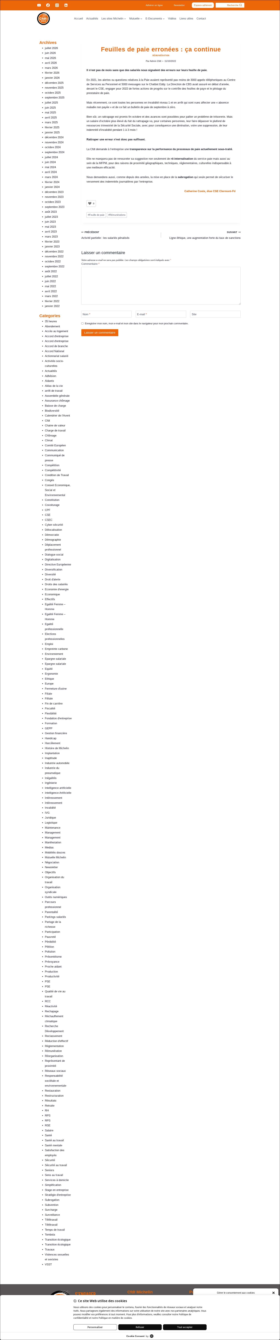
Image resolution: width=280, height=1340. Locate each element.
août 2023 (51, 211)
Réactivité (51, 1006)
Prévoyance (52, 961)
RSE (47, 1125)
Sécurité (50, 1160)
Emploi (49, 644)
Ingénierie (51, 782)
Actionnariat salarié (56, 356)
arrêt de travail (54, 390)
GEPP (48, 728)
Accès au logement (56, 331)
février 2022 (52, 301)
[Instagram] (56, 5)
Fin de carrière (54, 703)
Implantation (52, 753)
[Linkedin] (66, 5)
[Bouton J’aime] (89, 203)
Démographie (53, 539)
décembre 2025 (54, 82)
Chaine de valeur (55, 425)
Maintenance (52, 827)
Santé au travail (54, 1140)
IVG (47, 812)
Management (52, 832)
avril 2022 (51, 291)
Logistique (51, 822)
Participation (52, 931)
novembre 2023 (54, 196)
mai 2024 (50, 167)
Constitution (52, 500)
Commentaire (90, 263)
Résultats (50, 1100)
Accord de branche (56, 346)
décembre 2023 (54, 192)
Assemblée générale (57, 395)
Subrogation (52, 1199)
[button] (273, 1292)
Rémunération (160, 55)
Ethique (49, 678)
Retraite (49, 1105)
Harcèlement (52, 743)
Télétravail (51, 1219)
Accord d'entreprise (56, 336)
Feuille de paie (96, 215)
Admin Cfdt (155, 61)
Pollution (50, 951)
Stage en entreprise (57, 1190)
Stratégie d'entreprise (58, 1194)
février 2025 (52, 127)
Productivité (52, 976)
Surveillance (52, 1214)
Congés (49, 480)
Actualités (92, 18)
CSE (47, 514)
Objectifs (50, 872)
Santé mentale (53, 1145)
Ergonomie (51, 673)
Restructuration (54, 1095)
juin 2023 (50, 221)
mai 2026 (50, 58)
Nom (86, 314)
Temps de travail (55, 1229)
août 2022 (51, 271)
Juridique (50, 817)
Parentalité (51, 912)
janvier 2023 (52, 246)
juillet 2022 (51, 276)
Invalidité (50, 807)
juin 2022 (50, 281)
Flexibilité (50, 713)
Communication (54, 450)
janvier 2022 (52, 306)
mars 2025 (51, 122)
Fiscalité (50, 708)
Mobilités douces (55, 852)
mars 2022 (51, 296)
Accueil (78, 18)
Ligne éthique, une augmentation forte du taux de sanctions (205, 235)
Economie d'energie (57, 589)
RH (47, 1110)
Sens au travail (54, 1175)
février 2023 (52, 241)
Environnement (54, 653)
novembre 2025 (54, 87)
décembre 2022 (54, 251)
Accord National (54, 351)
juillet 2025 (51, 102)
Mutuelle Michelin (55, 857)
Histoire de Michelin (57, 748)
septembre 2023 (54, 206)
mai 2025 (50, 112)
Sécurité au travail (56, 1165)
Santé (48, 1135)
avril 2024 (51, 172)
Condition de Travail (57, 475)
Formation (51, 723)
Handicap (50, 738)
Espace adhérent (203, 5)
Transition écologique (57, 1239)
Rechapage (51, 1011)
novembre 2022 (54, 256)
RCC (48, 1001)
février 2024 (52, 182)
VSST (48, 1264)
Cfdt (47, 420)
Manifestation (53, 842)
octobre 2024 (53, 147)
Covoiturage (52, 505)
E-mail (142, 314)
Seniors (49, 1170)
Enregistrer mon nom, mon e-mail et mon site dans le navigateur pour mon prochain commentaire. (136, 323)
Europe (49, 683)
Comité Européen (55, 445)
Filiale (48, 693)
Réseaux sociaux (55, 1070)
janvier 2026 (52, 77)
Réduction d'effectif (56, 1041)
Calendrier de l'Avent (57, 415)
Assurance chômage (57, 400)
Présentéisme (53, 956)
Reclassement (53, 1036)
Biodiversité (52, 410)
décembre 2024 (54, 137)
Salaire (49, 1130)
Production (51, 971)
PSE (47, 981)
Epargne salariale (55, 658)
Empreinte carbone (56, 648)
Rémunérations (116, 215)
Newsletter (179, 5)
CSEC (48, 519)
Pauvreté (50, 936)
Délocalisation (53, 529)
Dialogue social (54, 554)
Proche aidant (53, 966)
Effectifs (50, 599)
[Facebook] (48, 5)
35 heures (51, 321)
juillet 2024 (51, 157)
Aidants (49, 380)
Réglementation (54, 1046)
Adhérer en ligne (154, 5)
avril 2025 (51, 117)
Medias (49, 847)
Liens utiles (186, 18)
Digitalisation (52, 559)
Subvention (51, 1204)
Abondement (52, 326)
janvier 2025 (52, 132)
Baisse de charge (55, 405)
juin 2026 (50, 53)
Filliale (49, 698)
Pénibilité (50, 941)
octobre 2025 (53, 92)
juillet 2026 (51, 48)
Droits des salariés (56, 584)
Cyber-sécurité (54, 524)
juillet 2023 (51, 216)
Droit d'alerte (52, 579)
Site (194, 314)
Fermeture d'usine (56, 688)
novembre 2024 (54, 142)
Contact (201, 18)
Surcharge (51, 1209)
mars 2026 (51, 67)
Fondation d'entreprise (58, 718)
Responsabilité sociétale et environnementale (55, 1080)
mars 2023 (51, 236)
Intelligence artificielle (58, 787)
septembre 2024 (54, 152)
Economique (52, 594)
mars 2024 (51, 177)
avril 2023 (51, 231)
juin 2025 (50, 107)
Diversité (50, 574)
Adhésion (50, 376)
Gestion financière (56, 733)
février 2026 (52, 72)
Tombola (50, 1234)
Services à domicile (57, 1180)
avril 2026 (51, 62)
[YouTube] (39, 5)
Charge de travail (55, 430)
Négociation (52, 862)
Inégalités (51, 778)
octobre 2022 (53, 261)
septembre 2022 (54, 266)
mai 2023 (50, 226)
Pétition (49, 946)
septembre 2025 (54, 97)
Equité (48, 668)
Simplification (53, 1185)
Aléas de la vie (54, 385)
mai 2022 (50, 286)
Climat (49, 440)
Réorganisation (54, 1056)
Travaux (50, 1249)
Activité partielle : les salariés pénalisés (105, 235)
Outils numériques (56, 897)
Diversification (53, 569)
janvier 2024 (52, 187)
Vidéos (172, 18)
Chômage (50, 435)
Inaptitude (51, 758)
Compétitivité (53, 470)
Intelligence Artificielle (58, 792)
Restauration (52, 1090)
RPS (47, 1115)
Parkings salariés (55, 916)
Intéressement (53, 797)
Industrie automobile (57, 763)
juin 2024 (50, 162)
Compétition (52, 465)
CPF (47, 510)
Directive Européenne (58, 564)
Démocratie (52, 534)
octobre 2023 (53, 201)
